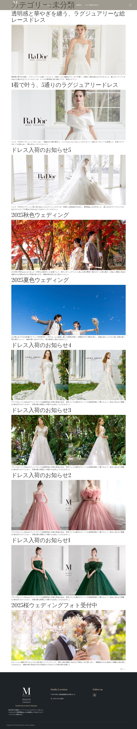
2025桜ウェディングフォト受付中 (54, 605)
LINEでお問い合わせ (91, 5)
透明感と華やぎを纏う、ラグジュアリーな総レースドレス (68, 16)
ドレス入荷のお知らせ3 (41, 410)
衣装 (69, 5)
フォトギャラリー (58, 5)
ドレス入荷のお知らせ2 (41, 475)
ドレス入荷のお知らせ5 (41, 149)
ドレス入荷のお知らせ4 (41, 345)
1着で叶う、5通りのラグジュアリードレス (64, 84)
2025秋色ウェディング (40, 215)
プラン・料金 (45, 5)
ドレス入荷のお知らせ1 (40, 540)
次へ (123, 669)
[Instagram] (130, 5)
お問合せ (79, 5)
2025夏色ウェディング (40, 280)
